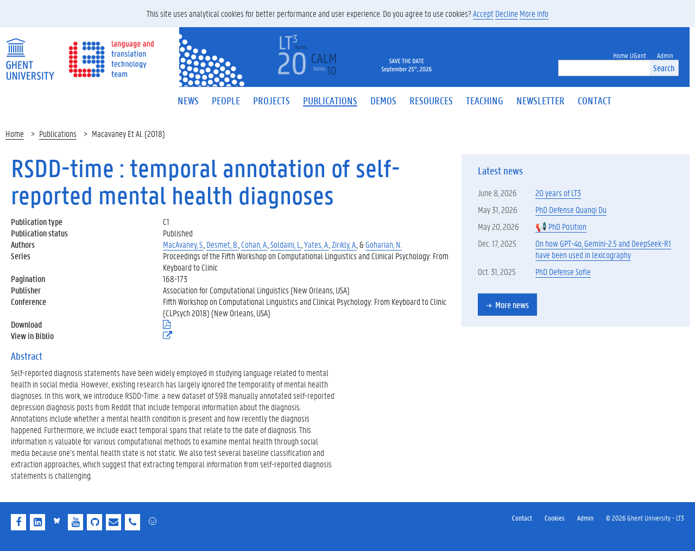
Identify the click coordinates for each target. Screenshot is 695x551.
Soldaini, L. (285, 244)
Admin (585, 517)
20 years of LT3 (558, 192)
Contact (522, 517)
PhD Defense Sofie (563, 271)
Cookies (555, 517)
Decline (506, 13)
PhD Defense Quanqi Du (570, 209)
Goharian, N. (383, 244)
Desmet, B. (222, 244)
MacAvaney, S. (183, 244)
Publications (58, 133)
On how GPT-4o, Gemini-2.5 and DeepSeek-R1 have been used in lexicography (603, 248)
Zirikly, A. (344, 244)
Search (663, 67)
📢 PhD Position (560, 226)
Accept (483, 13)
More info (534, 13)
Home (14, 133)
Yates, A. (316, 244)
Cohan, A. (254, 244)
